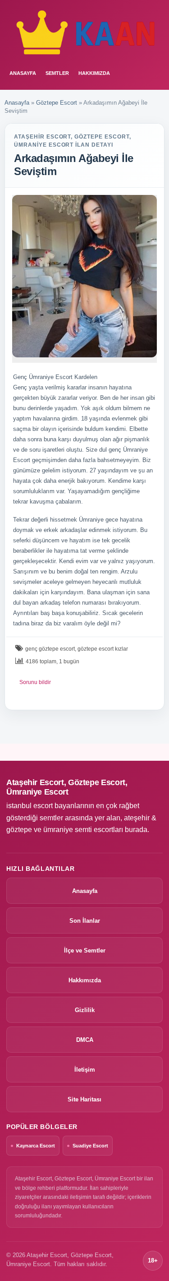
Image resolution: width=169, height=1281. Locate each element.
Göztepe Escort (56, 102)
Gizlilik (85, 1010)
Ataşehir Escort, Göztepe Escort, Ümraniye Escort (66, 787)
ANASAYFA (22, 73)
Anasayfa (17, 102)
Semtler (57, 73)
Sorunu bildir (35, 682)
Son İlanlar (84, 920)
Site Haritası (84, 1099)
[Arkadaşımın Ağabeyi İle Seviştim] (84, 276)
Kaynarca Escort (35, 1145)
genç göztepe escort (50, 649)
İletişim (84, 1069)
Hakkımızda (94, 73)
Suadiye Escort (90, 1145)
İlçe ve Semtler (84, 950)
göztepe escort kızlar (103, 649)
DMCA (84, 1039)
